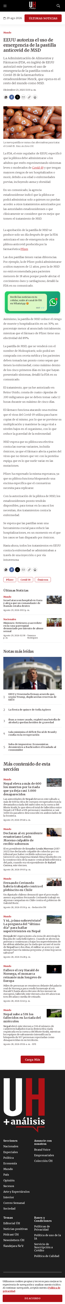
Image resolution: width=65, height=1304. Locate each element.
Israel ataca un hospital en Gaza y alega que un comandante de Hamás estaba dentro (22, 603)
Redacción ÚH (39, 907)
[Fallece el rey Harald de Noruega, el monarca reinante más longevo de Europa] (54, 969)
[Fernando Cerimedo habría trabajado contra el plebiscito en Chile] (54, 882)
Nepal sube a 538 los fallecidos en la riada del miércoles (22, 1017)
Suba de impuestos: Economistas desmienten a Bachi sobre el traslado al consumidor (32, 747)
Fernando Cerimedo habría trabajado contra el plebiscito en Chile (23, 886)
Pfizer (24, 249)
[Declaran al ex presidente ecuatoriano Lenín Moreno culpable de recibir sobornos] (54, 832)
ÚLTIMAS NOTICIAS (43, 18)
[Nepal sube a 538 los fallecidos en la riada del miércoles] (54, 1013)
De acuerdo (32, 1298)
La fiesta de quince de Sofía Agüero (29, 709)
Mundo (7, 32)
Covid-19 (38, 167)
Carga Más (32, 1059)
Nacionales (9, 619)
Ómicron (43, 579)
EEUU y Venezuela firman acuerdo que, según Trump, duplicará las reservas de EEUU (32, 697)
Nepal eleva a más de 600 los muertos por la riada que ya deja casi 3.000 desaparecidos (22, 789)
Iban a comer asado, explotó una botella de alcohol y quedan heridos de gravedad (34, 721)
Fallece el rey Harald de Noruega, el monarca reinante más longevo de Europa (22, 975)
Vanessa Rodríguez (32, 636)
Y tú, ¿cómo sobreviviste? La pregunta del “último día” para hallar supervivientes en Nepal (22, 926)
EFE (34, 1044)
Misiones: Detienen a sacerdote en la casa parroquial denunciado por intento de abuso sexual (23, 627)
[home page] (32, 6)
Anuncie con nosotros (43, 1142)
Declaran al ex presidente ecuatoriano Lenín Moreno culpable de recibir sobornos (22, 838)
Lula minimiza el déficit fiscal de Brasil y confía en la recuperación (32, 733)
